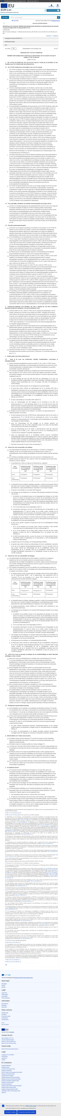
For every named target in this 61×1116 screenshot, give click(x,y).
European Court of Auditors (8, 1075)
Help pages (4, 983)
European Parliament (6, 1065)
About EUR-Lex (5, 1003)
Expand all (49, 35)
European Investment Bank (8, 1082)
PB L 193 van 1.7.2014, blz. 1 (19, 895)
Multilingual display (10, 41)
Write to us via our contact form (9, 1041)
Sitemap (3, 987)
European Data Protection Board (9, 1087)
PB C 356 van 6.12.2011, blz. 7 (12, 831)
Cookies (3, 1059)
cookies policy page (30, 1105)
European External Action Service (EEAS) (11, 1077)
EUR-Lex (6, 9)
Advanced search (56, 20)
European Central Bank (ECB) (8, 1074)
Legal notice (4, 992)
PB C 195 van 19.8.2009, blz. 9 (45, 824)
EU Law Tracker (5, 1024)
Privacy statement (6, 998)
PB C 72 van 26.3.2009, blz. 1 (21, 822)
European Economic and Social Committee (11, 1079)
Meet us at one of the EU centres (9, 1043)
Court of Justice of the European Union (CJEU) (12, 1072)
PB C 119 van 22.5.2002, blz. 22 (14, 961)
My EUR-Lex (51, 6)
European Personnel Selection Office (10, 1089)
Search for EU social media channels (10, 1049)
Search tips (15, 20)
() (22, 141)
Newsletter (4, 1005)
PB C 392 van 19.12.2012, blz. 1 (14, 942)
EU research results (6, 1016)
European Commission (7, 1070)
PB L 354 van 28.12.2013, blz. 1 (26, 901)
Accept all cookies (10, 1112)
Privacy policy (5, 1056)
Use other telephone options (8, 1039)
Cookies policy (5, 994)
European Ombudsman (7, 1084)
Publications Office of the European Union (23, 977)
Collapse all (55, 35)
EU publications (5, 1019)
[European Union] (5, 1029)
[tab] (31, 38)
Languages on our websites (8, 1054)
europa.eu (12, 1032)
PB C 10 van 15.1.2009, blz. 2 (24, 819)
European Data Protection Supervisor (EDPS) (12, 1085)
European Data (5, 1012)
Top (6, 964)
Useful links (4, 1007)
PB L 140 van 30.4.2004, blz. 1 (13, 959)
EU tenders (4, 1014)
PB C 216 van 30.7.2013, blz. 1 (25, 834)
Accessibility (4, 996)
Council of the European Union (8, 1069)
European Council (5, 1067)
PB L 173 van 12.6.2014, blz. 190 (14, 812)
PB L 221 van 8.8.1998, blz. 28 (48, 868)
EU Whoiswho (5, 1017)
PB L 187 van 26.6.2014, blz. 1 (19, 885)
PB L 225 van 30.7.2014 (12, 814)
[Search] (58, 17)
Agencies (4, 1092)
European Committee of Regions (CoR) (10, 1080)
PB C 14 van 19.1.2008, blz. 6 (43, 923)
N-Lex (3, 1022)
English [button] (57, 6)
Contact (3, 985)
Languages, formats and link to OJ (13, 38)
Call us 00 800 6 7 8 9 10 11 (8, 1038)
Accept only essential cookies (26, 1112)
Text (6, 45)
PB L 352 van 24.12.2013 (34, 881)
